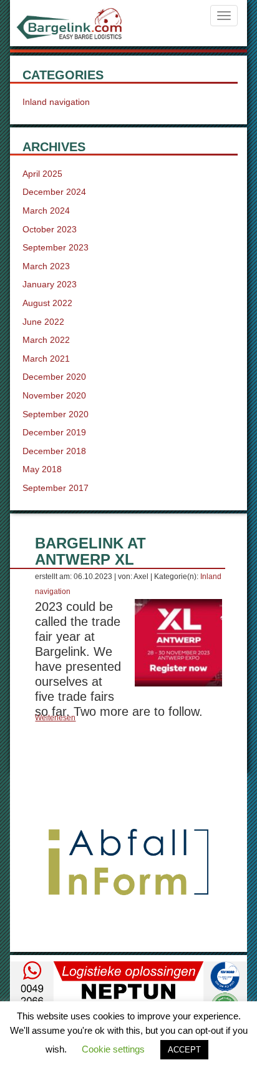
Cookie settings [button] (113, 1049)
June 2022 (43, 322)
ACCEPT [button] (184, 1049)
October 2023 (49, 229)
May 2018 (42, 469)
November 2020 (54, 395)
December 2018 (54, 451)
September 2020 (55, 414)
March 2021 (46, 359)
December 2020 (54, 377)
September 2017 (55, 488)
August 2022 (47, 303)
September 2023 (55, 247)
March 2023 (46, 266)
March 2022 (46, 340)
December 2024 (54, 192)
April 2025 (42, 174)
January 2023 (49, 284)
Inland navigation (56, 102)
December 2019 (54, 432)
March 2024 (46, 210)
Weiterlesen (55, 717)
